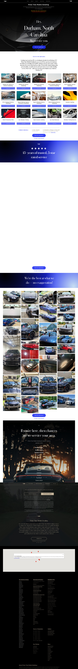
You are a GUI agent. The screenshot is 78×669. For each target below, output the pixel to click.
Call (37, 640)
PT (39, 144)
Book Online (40, 640)
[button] (28, 1)
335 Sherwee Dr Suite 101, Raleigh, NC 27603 (38, 541)
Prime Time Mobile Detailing (38, 4)
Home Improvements (51, 614)
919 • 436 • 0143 (39, 542)
